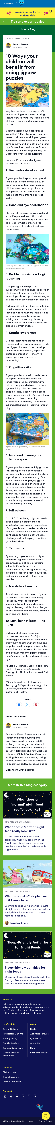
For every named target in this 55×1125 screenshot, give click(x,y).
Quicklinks (35, 1038)
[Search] (51, 11)
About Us (35, 1043)
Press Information (12, 1081)
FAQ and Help (10, 1072)
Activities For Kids (39, 1033)
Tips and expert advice (27, 21)
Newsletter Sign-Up (13, 1033)
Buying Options (10, 1028)
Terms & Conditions (13, 1047)
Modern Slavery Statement (11, 1054)
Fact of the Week (39, 1052)
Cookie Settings (11, 1043)
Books (33, 1028)
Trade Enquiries (11, 1076)
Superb (49, 1121)
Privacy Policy (10, 1038)
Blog (32, 1047)
